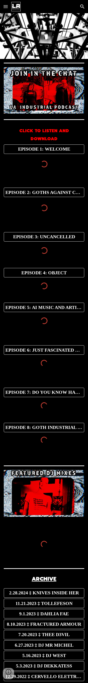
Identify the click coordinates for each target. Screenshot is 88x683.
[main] (44, 134)
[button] (5, 6)
